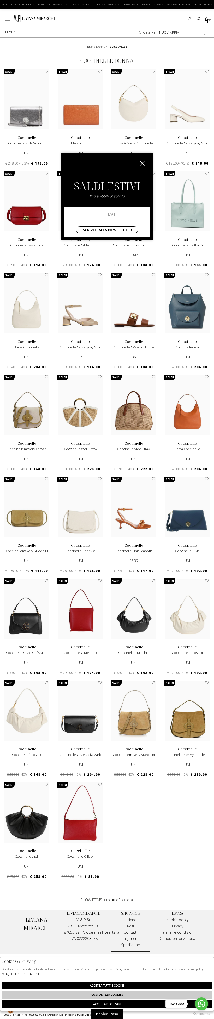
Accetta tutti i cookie (107, 985)
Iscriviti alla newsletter (107, 229)
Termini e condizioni (177, 932)
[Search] (198, 18)
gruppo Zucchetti (86, 1014)
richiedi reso (107, 1013)
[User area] (190, 18)
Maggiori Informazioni (20, 973)
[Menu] (7, 18)
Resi (130, 926)
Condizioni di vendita (177, 938)
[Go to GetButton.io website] (201, 1013)
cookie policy (177, 919)
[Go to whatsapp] (201, 1003)
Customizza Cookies (107, 995)
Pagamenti (130, 938)
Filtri (9, 32)
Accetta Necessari (107, 1004)
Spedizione (130, 944)
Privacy (177, 926)
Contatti (130, 932)
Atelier (63, 1014)
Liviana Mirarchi (34, 18)
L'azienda (131, 919)
